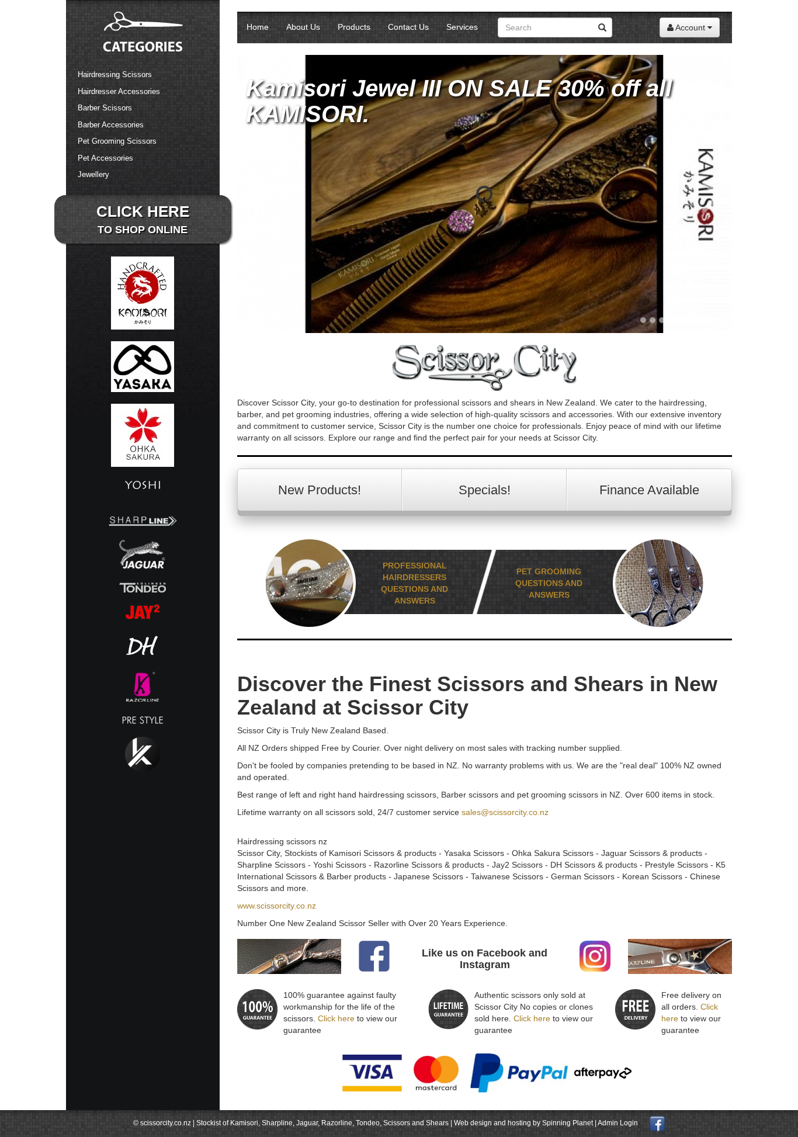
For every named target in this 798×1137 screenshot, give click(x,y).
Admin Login (618, 1123)
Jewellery (93, 174)
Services (462, 27)
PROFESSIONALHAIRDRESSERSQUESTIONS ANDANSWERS (414, 583)
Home (258, 27)
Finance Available (649, 490)
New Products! (319, 490)
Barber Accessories (111, 124)
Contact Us (408, 27)
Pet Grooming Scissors (117, 141)
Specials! (485, 490)
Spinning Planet (568, 1123)
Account (690, 27)
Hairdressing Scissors (115, 74)
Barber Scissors (105, 107)
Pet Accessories (105, 158)
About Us (303, 27)
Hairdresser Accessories (119, 91)
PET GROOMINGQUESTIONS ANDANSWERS (548, 583)
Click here (336, 1018)
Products (354, 27)
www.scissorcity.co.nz (276, 905)
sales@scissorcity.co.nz (505, 812)
